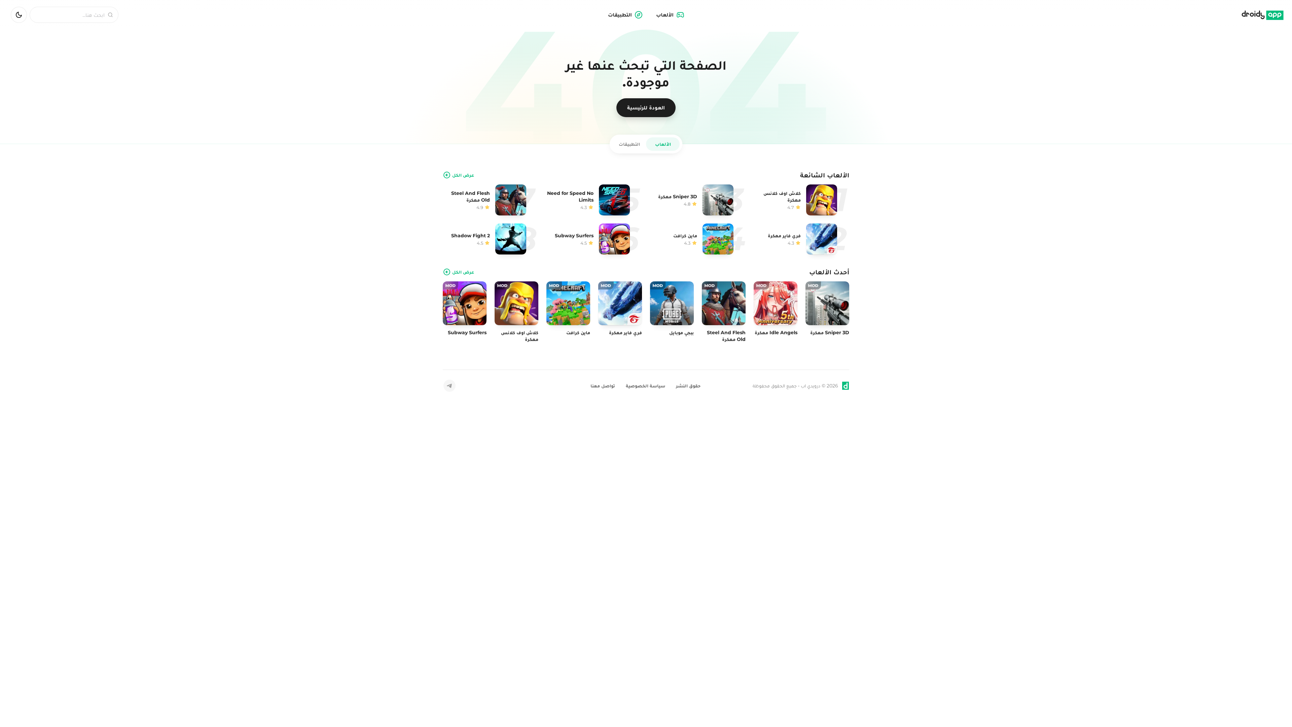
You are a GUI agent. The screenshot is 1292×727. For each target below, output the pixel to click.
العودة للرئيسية (646, 107)
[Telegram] (449, 385)
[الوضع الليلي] (19, 15)
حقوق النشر (688, 386)
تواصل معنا (602, 386)
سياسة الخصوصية (645, 386)
